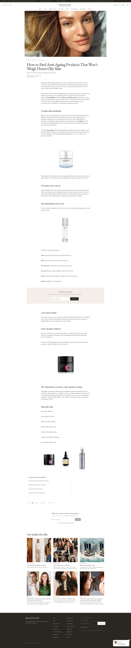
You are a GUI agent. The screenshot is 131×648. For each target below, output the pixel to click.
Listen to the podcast (37, 1)
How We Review (70, 623)
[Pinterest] (9, 5)
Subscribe (115, 5)
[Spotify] (11, 5)
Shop (45, 9)
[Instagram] (3, 5)
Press (54, 620)
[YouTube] (7, 5)
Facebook (100, 630)
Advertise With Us (56, 623)
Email (44, 502)
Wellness (61, 9)
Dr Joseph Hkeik (51, 97)
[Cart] (127, 5)
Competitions (55, 629)
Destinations (74, 9)
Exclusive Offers (69, 629)
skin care (41, 60)
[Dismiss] (129, 640)
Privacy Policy (55, 626)
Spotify (104, 630)
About (40, 9)
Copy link (52, 502)
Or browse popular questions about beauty (65, 522)
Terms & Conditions (70, 626)
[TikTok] (5, 5)
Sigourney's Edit (69, 618)
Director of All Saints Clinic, (69, 97)
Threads (96, 630)
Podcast (90, 9)
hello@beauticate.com (85, 627)
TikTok (86, 630)
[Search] (120, 5)
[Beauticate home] (65, 4)
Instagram (82, 630)
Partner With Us (69, 634)
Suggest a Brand (56, 637)
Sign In (123, 5)
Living (67, 9)
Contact (68, 637)
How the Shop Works (57, 631)
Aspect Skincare (51, 130)
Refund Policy (55, 634)
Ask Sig (77, 519)
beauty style (31, 60)
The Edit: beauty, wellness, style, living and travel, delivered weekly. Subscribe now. (83, 1)
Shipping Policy (69, 631)
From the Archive (70, 620)
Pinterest (35, 502)
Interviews (83, 9)
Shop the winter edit (52, 1)
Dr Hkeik (80, 121)
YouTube (93, 630)
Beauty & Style (52, 9)
